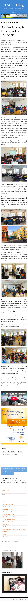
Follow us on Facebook (10, 541)
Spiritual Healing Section (8, 514)
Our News (5, 526)
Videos (4, 534)
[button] (11, 587)
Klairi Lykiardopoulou (8, 511)
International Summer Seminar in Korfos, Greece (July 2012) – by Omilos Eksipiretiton (7, 471)
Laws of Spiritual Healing (8, 509)
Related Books (6, 524)
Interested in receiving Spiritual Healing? (12, 516)
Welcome (5, 501)
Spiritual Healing (14, 5)
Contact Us (5, 536)
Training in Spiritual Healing (9, 521)
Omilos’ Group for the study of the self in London (14, 529)
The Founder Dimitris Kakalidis (10, 506)
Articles (5, 531)
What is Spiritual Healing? (8, 504)
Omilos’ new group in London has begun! (20, 469)
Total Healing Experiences (9, 519)
